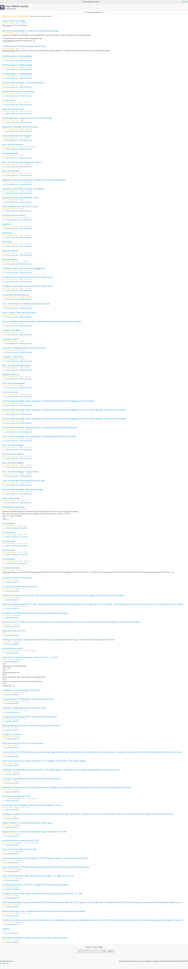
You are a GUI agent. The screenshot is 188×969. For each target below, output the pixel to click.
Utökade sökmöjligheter (94, 12)
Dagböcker (6, 224)
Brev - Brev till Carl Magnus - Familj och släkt (20, 472)
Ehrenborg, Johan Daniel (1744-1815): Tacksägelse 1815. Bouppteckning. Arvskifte (35, 885)
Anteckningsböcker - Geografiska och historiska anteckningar (27, 118)
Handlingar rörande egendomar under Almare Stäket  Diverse (27, 277)
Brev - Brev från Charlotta (12, 144)
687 (104, 951)
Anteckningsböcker (10, 153)
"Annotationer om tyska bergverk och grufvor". (21, 690)
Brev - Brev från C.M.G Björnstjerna (16, 365)
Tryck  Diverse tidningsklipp (13, 383)
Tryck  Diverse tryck (10, 392)
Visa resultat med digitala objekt (41, 16)
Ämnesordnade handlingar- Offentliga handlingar (22, 489)
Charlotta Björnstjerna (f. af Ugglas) (16, 135)
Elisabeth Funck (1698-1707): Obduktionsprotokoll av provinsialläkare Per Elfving (35, 613)
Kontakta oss (4, 963)
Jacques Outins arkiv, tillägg (13, 21)
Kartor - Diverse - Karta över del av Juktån (19, 312)
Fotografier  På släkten (11, 330)
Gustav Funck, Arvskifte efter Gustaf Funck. (19, 586)
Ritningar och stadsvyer (12, 734)
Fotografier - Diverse (10, 339)
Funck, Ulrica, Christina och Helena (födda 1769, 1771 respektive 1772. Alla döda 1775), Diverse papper (44, 761)
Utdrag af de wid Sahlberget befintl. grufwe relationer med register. (29, 717)
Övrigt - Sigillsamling (10, 498)
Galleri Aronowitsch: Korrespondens (17, 528)
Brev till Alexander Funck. (12, 648)
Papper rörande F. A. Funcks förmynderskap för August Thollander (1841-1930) (34, 831)
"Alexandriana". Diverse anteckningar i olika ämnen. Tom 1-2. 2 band (30, 657)
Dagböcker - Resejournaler (13, 109)
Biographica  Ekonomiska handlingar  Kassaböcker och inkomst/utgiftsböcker (34, 180)
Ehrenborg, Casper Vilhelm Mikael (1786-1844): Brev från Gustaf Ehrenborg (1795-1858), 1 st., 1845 (42, 893)
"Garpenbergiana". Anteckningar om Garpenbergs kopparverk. (28, 699)
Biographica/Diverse (10, 250)
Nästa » (110, 951)
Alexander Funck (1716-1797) (14, 631)
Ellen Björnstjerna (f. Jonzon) (13, 215)
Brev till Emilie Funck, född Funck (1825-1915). (20, 840)
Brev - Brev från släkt (10, 171)
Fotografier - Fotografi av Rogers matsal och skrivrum (24, 348)
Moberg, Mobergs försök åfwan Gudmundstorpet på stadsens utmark (31, 725)
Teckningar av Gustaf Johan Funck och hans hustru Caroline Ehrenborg (31, 778)
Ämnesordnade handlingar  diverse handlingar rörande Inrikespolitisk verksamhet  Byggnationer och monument (48, 401)
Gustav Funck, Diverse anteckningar (17, 578)
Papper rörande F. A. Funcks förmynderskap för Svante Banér (27, 823)
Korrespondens (8, 523)
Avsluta (185, 2)
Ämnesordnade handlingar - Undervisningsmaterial (23, 82)
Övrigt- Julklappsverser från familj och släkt (19, 206)
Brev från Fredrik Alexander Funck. (16, 796)
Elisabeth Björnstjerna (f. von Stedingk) (18, 91)
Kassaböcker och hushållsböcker (15, 295)
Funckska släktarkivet (11, 568)
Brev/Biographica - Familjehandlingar (17, 56)
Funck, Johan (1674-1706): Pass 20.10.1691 (19, 849)
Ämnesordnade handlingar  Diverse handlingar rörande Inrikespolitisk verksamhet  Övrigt (39, 436)
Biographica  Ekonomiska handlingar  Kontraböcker (23, 189)
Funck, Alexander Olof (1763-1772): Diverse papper (23, 743)
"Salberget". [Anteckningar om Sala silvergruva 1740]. (24, 708)
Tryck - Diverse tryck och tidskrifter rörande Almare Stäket (26, 304)
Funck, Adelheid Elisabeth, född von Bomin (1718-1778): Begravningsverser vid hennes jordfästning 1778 (44, 858)
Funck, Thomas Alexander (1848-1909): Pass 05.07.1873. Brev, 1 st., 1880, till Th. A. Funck (38, 876)
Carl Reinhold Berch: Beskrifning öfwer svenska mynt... (24, 46)
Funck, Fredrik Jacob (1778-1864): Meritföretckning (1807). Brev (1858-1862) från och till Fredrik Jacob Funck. (46, 867)
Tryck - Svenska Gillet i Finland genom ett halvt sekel (23, 480)
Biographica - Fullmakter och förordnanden (20, 127)
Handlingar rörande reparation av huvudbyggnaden (23, 268)
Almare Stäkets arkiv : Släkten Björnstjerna (19, 60)
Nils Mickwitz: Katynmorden (13, 507)
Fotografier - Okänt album (13, 357)
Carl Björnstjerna (9, 100)
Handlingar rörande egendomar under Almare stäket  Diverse (27, 286)
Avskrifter (6, 929)
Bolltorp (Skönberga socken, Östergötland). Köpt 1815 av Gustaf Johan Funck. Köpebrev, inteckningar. (43, 911)
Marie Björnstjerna (10, 259)
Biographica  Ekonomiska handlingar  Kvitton (20, 197)
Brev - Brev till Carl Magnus (13, 445)
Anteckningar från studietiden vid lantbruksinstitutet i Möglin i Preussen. (32, 805)
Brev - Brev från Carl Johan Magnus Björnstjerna (21, 162)
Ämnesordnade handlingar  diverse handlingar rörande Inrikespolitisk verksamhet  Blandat (39, 427)
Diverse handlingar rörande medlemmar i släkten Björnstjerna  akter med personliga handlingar (41, 321)
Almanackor (7, 233)
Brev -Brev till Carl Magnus (13, 454)
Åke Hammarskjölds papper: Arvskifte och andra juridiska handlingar (30, 31)
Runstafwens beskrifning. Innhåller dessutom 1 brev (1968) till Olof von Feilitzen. (35, 938)
